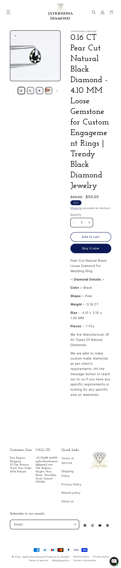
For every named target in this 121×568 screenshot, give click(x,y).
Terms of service (38, 560)
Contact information (84, 560)
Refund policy (71, 492)
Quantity (75, 214)
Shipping (75, 208)
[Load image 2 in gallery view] (30, 90)
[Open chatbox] (114, 561)
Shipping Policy (67, 473)
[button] (8, 12)
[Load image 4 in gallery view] (48, 90)
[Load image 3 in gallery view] (39, 90)
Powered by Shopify (57, 557)
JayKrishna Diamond (34, 557)
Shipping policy (60, 560)
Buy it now (90, 248)
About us (67, 501)
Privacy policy (101, 556)
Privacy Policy (71, 484)
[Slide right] (57, 90)
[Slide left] (13, 90)
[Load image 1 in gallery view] (21, 90)
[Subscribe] (74, 524)
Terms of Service (67, 461)
